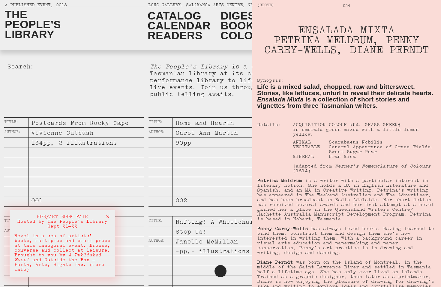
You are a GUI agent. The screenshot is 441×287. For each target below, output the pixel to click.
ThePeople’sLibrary (33, 24)
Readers (175, 36)
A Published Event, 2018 (36, 6)
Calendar (179, 26)
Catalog (174, 16)
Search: (20, 68)
